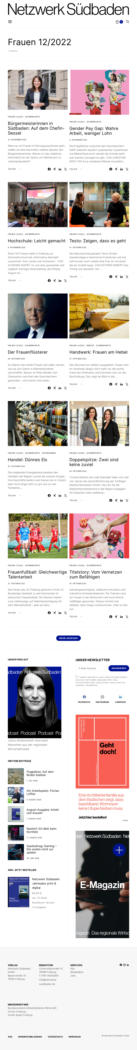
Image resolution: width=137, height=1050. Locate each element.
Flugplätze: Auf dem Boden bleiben (40, 773)
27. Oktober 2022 (77, 359)
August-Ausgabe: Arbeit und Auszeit (43, 811)
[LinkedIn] (128, 975)
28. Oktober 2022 (16, 359)
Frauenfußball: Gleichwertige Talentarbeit (37, 574)
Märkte (90, 345)
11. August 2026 (34, 837)
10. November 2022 (17, 140)
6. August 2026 (34, 800)
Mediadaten (76, 972)
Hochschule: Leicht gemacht (37, 240)
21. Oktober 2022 (16, 583)
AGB (10, 1037)
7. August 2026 (34, 819)
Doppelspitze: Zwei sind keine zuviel (93, 462)
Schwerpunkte (32, 117)
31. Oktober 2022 (77, 247)
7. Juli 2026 (32, 781)
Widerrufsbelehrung (30, 1037)
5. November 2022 (78, 140)
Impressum (74, 1037)
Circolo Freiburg (17, 1011)
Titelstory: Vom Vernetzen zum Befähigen (95, 574)
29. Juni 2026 (33, 858)
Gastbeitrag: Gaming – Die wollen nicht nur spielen (42, 849)
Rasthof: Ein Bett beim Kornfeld (42, 830)
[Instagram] (124, 975)
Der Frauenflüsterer (28, 352)
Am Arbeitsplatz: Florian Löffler (43, 792)
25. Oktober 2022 (16, 466)
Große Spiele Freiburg (20, 1014)
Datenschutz (55, 1037)
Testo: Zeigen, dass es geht (97, 240)
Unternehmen (49, 453)
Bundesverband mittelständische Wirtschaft (32, 1008)
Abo (72, 968)
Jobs (73, 975)
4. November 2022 (17, 247)
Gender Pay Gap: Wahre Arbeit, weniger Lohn (93, 131)
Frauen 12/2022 (15, 117)
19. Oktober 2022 (77, 583)
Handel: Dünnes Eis (27, 459)
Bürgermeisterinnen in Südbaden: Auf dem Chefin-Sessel (36, 128)
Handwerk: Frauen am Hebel (98, 352)
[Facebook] (121, 975)
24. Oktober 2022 (78, 471)
